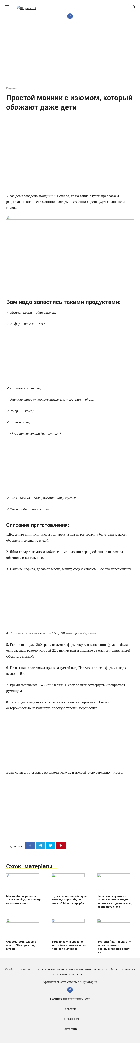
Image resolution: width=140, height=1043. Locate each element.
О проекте (70, 1009)
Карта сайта (70, 1029)
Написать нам (70, 1018)
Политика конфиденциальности (70, 999)
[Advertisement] (70, 53)
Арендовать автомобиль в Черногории (70, 982)
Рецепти (11, 88)
